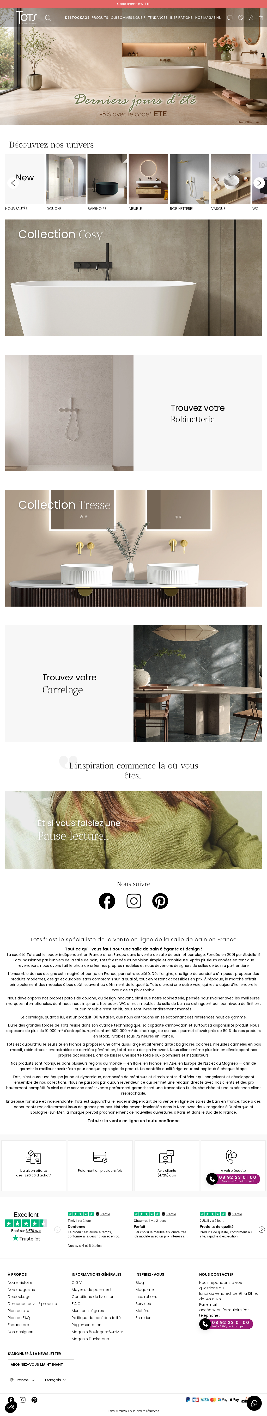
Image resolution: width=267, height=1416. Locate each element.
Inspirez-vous (150, 1274)
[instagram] (133, 901)
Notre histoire (20, 1282)
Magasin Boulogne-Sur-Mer (97, 1331)
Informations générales (97, 1274)
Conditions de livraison (93, 1296)
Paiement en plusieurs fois (100, 1170)
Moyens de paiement (92, 1289)
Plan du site (18, 1310)
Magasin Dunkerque (90, 1338)
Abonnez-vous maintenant (37, 1364)
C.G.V (77, 1282)
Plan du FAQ (19, 1317)
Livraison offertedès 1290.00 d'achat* (33, 1172)
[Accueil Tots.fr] (26, 17)
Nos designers (21, 1331)
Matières (143, 1310)
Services (143, 1303)
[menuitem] (77, 18)
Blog (140, 1282)
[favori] (241, 18)
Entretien (143, 1317)
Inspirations (146, 1296)
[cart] (261, 17)
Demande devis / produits (32, 1303)
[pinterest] (160, 901)
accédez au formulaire (220, 1310)
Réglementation (86, 1324)
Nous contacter (216, 1274)
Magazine (145, 1289)
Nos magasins (21, 1289)
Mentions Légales (88, 1310)
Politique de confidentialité (96, 1317)
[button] (11, 1407)
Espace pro (18, 1324)
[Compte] (251, 18)
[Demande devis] (230, 18)
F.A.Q (76, 1303)
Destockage (19, 1296)
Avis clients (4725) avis (166, 1172)
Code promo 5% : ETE (133, 4)
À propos (17, 1274)
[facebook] (107, 901)
